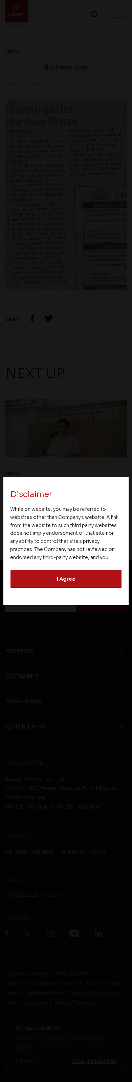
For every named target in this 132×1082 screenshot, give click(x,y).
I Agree (66, 579)
